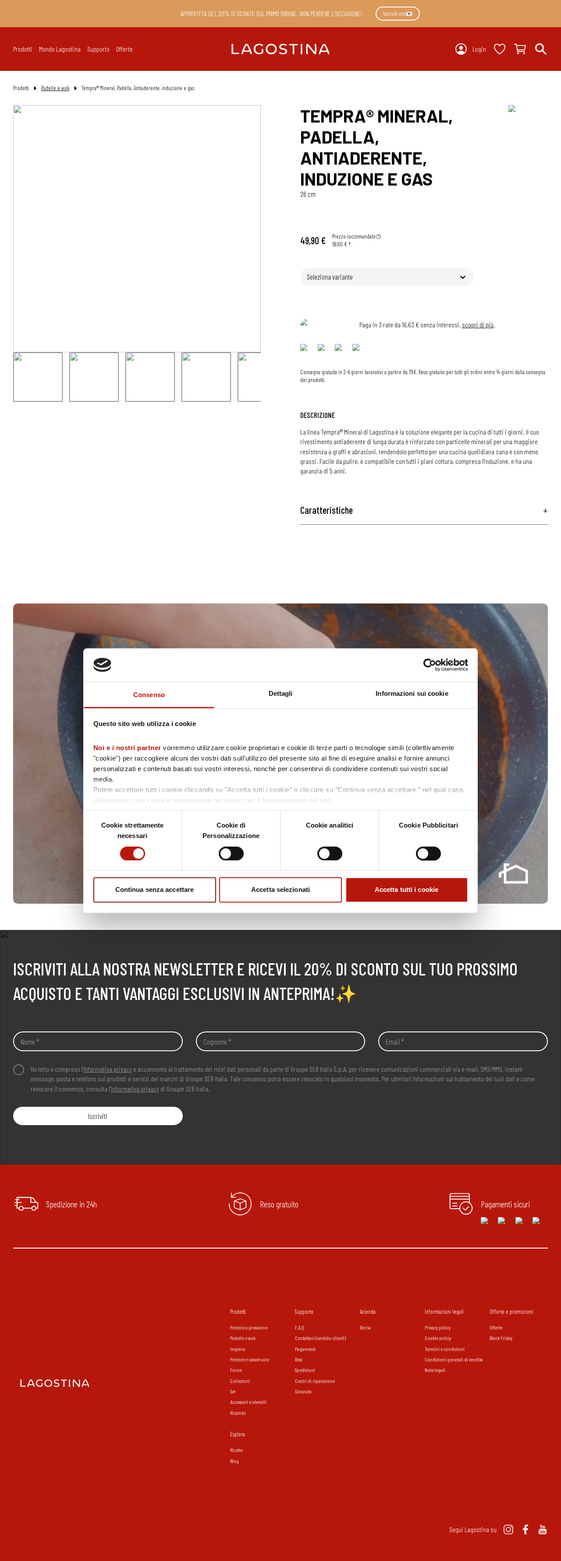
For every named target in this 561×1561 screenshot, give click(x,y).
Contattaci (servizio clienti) (320, 1338)
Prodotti (238, 1311)
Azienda (368, 1311)
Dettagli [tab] (281, 694)
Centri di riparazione (315, 1381)
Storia (365, 1327)
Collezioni (240, 1381)
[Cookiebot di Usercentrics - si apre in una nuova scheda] (429, 664)
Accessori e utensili (248, 1402)
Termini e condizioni (445, 1349)
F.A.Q (299, 1327)
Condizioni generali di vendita (454, 1359)
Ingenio (237, 1349)
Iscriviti (97, 1116)
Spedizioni (305, 1370)
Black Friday (501, 1338)
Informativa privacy (108, 1069)
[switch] (231, 853)
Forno (236, 1370)
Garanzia (303, 1391)
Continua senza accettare (154, 890)
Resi (298, 1359)
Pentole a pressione (248, 1327)
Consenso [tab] (149, 695)
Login (479, 49)
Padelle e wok (55, 87)
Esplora (237, 1434)
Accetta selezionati (280, 890)
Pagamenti (305, 1349)
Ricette (236, 1450)
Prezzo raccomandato (354, 236)
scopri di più (478, 324)
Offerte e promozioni (511, 1311)
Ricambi (238, 1413)
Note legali (435, 1370)
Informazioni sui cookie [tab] (412, 694)
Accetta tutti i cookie (406, 890)
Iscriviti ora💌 (397, 13)
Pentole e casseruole (249, 1359)
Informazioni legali (444, 1311)
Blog (234, 1461)
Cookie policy (438, 1338)
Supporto (304, 1311)
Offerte (124, 49)
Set (232, 1391)
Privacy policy (438, 1327)
